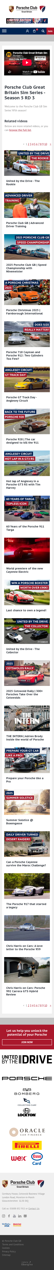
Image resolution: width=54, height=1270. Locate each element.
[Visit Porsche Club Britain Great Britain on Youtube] (14, 1216)
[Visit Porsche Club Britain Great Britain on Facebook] (9, 1216)
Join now (27, 1042)
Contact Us (33, 1208)
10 (45, 144)
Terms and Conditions (13, 1244)
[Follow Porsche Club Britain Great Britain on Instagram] (3, 1216)
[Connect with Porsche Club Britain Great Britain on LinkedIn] (19, 1216)
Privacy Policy (9, 1251)
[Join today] (50, 31)
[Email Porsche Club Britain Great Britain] (25, 1216)
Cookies (6, 1247)
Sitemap (6, 1254)
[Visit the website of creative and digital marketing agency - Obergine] (27, 1263)
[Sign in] (27, 31)
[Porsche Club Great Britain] (27, 8)
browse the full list (20, 130)
